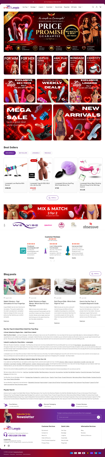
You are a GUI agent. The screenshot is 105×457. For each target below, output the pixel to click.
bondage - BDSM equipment (24, 363)
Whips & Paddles (86, 377)
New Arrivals (81, 398)
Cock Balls (31, 372)
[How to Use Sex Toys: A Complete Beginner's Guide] (90, 287)
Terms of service (19, 454)
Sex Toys (11, 395)
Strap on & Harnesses (82, 393)
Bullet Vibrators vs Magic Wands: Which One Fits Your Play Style (39, 303)
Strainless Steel (90, 395)
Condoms (31, 398)
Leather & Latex (45, 377)
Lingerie (63, 435)
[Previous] (33, 2)
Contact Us (45, 433)
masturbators (77, 362)
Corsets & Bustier (15, 398)
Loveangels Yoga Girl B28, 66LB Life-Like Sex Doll (40, 184)
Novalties (77, 372)
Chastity (52, 377)
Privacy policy (12, 454)
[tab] (10, 153)
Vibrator (28, 393)
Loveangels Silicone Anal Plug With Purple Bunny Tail (64, 184)
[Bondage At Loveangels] (77, 65)
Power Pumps (57, 377)
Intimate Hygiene (38, 398)
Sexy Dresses (85, 382)
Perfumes (74, 398)
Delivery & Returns (86, 435)
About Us (44, 435)
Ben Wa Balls (71, 372)
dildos (66, 362)
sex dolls (83, 362)
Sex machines (59, 372)
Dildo (24, 393)
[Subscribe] (98, 417)
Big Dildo (36, 372)
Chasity (46, 395)
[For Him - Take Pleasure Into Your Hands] (11, 65)
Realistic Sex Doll (59, 393)
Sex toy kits (52, 372)
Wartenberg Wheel (77, 377)
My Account (45, 430)
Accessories (7, 398)
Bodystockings (17, 397)
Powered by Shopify (18, 452)
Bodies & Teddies (45, 397)
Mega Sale (64, 443)
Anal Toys (25, 372)
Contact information (26, 454)
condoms (34, 363)
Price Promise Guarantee (48, 440)
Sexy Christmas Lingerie (21, 384)
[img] (52, 239)
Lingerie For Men (94, 382)
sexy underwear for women (88, 345)
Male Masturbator (35, 393)
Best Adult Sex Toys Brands (92, 398)
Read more (6, 321)
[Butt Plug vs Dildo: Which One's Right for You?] (65, 287)
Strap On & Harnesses (86, 372)
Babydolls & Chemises (34, 382)
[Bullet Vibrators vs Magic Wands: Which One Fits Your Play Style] (40, 287)
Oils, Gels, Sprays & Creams (64, 398)
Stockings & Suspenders (67, 382)
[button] (51, 261)
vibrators (62, 362)
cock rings (88, 362)
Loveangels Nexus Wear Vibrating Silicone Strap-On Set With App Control (90, 185)
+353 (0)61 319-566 (17, 435)
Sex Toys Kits (43, 393)
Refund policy (6, 454)
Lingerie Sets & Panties (54, 382)
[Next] (71, 2)
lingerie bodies (43, 382)
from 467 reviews (52, 240)
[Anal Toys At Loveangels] (60, 65)
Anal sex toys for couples (43, 363)
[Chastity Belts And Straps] (93, 65)
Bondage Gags (29, 377)
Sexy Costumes (78, 382)
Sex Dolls (65, 372)
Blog (82, 430)
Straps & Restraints (67, 377)
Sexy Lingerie (24, 397)
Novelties (74, 393)
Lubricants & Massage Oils (50, 398)
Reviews (83, 433)
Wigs (21, 398)
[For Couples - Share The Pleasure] (44, 65)
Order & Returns (46, 438)
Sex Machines (51, 393)
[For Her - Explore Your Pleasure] (27, 65)
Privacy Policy (45, 443)
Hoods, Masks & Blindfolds (13, 379)
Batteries (25, 398)
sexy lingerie (78, 345)
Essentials (64, 438)
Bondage (16, 395)
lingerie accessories (9, 384)
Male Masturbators (44, 372)
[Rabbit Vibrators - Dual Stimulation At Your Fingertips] (14, 287)
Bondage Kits (36, 377)
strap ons (70, 362)
